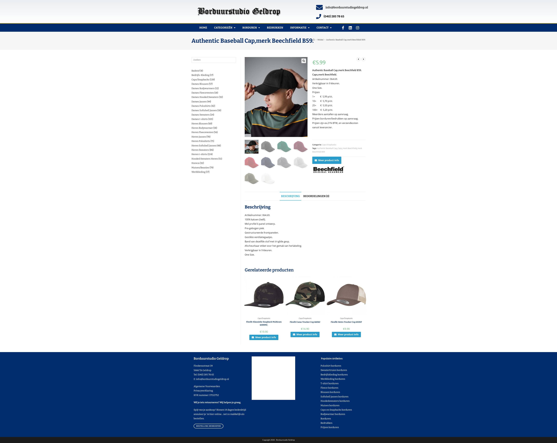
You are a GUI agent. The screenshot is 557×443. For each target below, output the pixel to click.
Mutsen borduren (329, 405)
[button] (303, 60)
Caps (340, 148)
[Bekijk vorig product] (358, 59)
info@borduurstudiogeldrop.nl (346, 7)
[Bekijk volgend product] (363, 59)
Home (203, 27)
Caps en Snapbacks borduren (331, 409)
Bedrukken (275, 27)
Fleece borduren (324, 387)
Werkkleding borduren (327, 379)
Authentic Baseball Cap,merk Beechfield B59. (346, 40)
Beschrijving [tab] (290, 196)
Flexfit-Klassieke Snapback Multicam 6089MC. (264, 323)
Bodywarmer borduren (327, 414)
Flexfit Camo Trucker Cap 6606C (305, 322)
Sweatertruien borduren (328, 370)
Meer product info (328, 160)
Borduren (249, 27)
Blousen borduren (325, 392)
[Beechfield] (328, 169)
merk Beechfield (350, 148)
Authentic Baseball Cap (327, 148)
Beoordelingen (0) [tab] (316, 196)
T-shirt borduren (324, 383)
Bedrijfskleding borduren (329, 374)
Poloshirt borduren (329, 365)
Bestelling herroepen (208, 426)
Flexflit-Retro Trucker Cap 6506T (346, 322)
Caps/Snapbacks (329, 144)
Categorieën (223, 27)
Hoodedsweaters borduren (330, 401)
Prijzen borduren (324, 427)
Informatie (298, 27)
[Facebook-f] (343, 27)
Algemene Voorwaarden (207, 386)
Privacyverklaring (203, 390)
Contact (323, 27)
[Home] (314, 40)
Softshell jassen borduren (329, 396)
